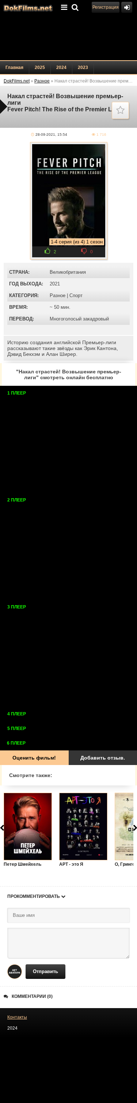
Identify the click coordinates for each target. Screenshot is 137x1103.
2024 (61, 67)
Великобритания (68, 272)
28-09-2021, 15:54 (51, 134)
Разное (57, 295)
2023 (83, 67)
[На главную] (27, 7)
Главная (14, 67)
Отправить (45, 971)
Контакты (17, 1017)
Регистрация (105, 7)
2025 (40, 67)
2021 (55, 284)
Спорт (76, 295)
